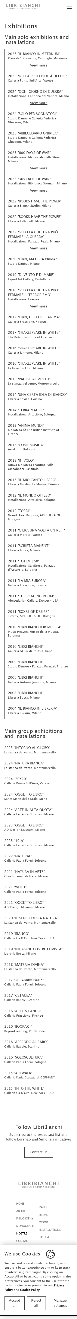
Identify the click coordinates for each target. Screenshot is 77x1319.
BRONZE (44, 1215)
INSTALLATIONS (50, 1230)
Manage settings (60, 1303)
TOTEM (44, 1237)
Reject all (36, 1303)
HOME (20, 1204)
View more (38, 65)
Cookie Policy (30, 1290)
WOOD (43, 1222)
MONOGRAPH (25, 1226)
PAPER (43, 1207)
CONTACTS (23, 1241)
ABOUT (20, 1211)
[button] (69, 7)
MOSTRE (21, 1233)
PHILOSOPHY (24, 1218)
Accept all (14, 1303)
